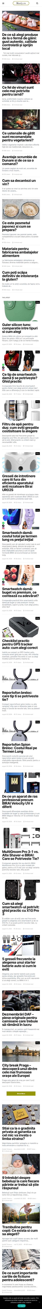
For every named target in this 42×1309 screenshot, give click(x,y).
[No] (39, 1302)
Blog (37, 302)
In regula (22, 1306)
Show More (21, 1093)
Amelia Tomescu (7, 1149)
